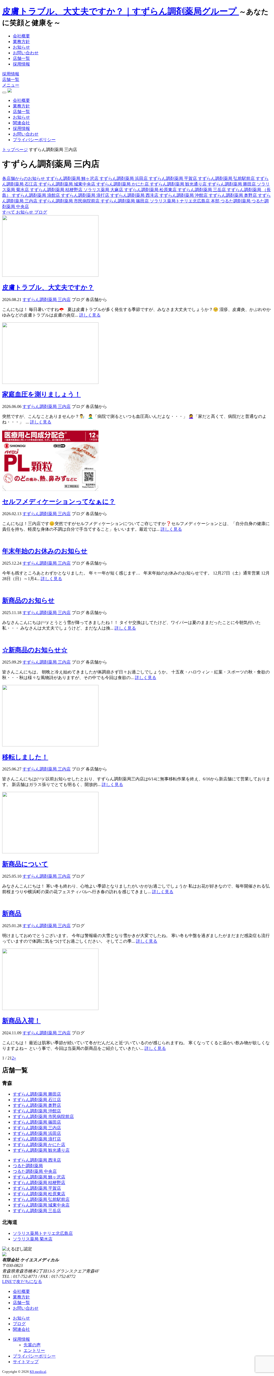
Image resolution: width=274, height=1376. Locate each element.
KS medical (38, 1372)
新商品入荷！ (21, 1020)
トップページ (15, 149)
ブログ (19, 1323)
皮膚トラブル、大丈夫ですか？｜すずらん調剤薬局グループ (120, 11)
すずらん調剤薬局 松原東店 (39, 1194)
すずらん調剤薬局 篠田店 (37, 1122)
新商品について (25, 864)
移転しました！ (25, 757)
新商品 (11, 913)
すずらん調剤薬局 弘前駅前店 (41, 1199)
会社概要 (21, 36)
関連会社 (21, 123)
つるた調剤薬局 (28, 1165)
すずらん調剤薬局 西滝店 (37, 1160)
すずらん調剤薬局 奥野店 (37, 1105)
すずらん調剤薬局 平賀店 (37, 1188)
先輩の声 (32, 1345)
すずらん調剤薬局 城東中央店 (41, 1205)
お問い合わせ (26, 53)
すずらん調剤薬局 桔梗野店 (39, 1182)
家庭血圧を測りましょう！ (41, 394)
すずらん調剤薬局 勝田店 (37, 1094)
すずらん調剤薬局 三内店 (37, 1128)
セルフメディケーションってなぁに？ (58, 501)
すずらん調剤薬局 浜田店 (37, 1133)
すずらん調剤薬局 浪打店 (37, 1139)
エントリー (34, 1350)
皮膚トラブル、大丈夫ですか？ (48, 287)
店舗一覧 (21, 58)
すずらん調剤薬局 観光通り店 (41, 1150)
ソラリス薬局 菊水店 (32, 1239)
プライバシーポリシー (34, 139)
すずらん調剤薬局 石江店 (37, 1099)
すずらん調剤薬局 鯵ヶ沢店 (39, 1177)
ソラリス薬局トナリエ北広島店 (43, 1233)
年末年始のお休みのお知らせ (44, 551)
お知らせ (21, 47)
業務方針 (21, 41)
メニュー (10, 85)
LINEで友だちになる (22, 1281)
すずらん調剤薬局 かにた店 (39, 1144)
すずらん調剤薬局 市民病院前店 (43, 1116)
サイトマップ (26, 1361)
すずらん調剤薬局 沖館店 (37, 1111)
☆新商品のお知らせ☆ (34, 649)
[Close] (4, 92)
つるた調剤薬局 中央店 (35, 1171)
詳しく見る (90, 315)
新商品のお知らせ (28, 600)
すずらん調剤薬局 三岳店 (37, 1210)
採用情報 (21, 64)
